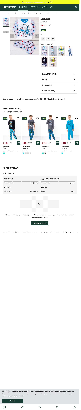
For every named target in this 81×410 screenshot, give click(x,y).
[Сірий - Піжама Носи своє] (53, 51)
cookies (27, 391)
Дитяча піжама (57, 232)
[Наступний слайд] (37, 36)
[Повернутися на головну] (9, 7)
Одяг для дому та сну (41, 13)
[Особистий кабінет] (75, 407)
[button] (12, 36)
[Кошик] (40, 407)
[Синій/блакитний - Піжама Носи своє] (70, 51)
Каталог (18, 13)
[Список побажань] (57, 407)
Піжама (52, 13)
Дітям (25, 13)
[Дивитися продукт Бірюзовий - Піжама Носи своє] (12, 127)
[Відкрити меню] (22, 407)
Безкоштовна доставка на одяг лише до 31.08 (37, 2)
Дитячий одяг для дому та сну (42, 232)
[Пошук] (76, 7)
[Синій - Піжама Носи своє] (44, 62)
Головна (5, 13)
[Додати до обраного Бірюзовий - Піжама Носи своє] (18, 118)
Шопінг (12, 13)
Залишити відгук (40, 223)
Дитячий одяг (26, 232)
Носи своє (60, 13)
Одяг (31, 13)
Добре (12, 401)
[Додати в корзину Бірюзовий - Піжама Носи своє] (18, 143)
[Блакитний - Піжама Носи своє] (61, 51)
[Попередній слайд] (12, 36)
